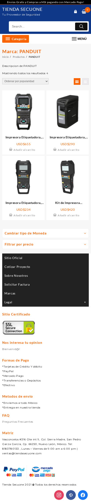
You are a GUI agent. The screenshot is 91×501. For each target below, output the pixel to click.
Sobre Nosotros (16, 275)
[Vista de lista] (85, 81)
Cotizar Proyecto (17, 267)
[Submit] (81, 26)
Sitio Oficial (13, 258)
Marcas (9, 293)
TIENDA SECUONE (22, 9)
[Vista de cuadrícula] (77, 81)
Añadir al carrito (24, 149)
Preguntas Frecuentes (17, 421)
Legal (8, 302)
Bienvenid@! (11, 349)
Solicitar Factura (17, 284)
